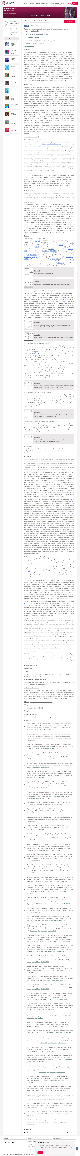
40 (28, 571)
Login (62, 3)
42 (72, 588)
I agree (40, 1153)
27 (34, 257)
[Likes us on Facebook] (13, 1142)
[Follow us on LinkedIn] (9, 1142)
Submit (75, 3)
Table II (57, 301)
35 (38, 527)
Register (69, 3)
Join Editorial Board (9, 10)
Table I (61, 245)
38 (72, 537)
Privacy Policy (41, 1149)
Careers (30, 1144)
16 (70, 249)
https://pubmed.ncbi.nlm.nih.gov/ (51, 144)
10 (33, 226)
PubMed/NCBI (48, 729)
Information (44, 3)
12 (48, 228)
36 (60, 529)
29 (55, 251)
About (25, 3)
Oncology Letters (10, 8)
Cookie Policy (50, 1147)
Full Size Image (13, 25)
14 (43, 251)
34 (63, 523)
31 (43, 511)
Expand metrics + (29, 46)
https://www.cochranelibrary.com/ (33, 146)
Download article (69, 21)
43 (29, 596)
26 (72, 249)
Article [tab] (27, 21)
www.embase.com (57, 146)
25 (54, 251)
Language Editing (54, 3)
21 (51, 249)
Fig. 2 (65, 301)
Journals (31, 3)
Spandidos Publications (34, 1141)
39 (43, 541)
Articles (38, 3)
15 (45, 251)
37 (58, 533)
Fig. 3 (43, 354)
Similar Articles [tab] (43, 21)
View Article (30, 729)
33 (59, 519)
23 (65, 247)
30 (38, 241)
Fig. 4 (41, 403)
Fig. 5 (31, 430)
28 (24, 251)
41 (60, 586)
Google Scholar (39, 729)
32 (68, 513)
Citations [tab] (34, 21)
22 (38, 247)
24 (32, 257)
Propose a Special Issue (10, 13)
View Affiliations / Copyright (32, 37)
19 (49, 249)
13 (36, 241)
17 (47, 251)
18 (48, 251)
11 (37, 228)
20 (50, 251)
